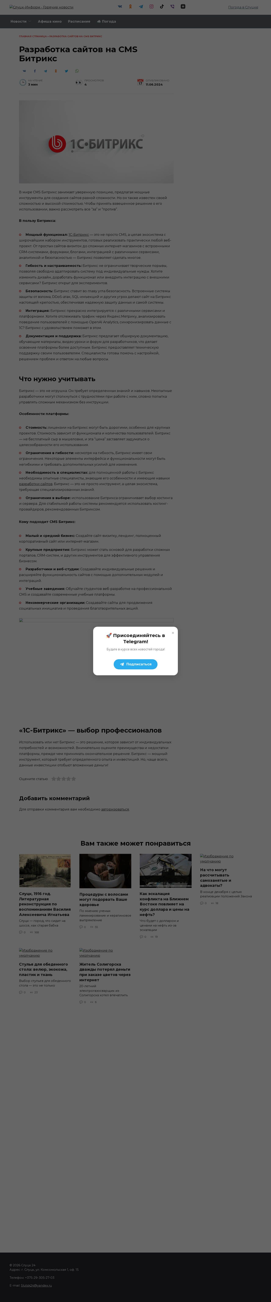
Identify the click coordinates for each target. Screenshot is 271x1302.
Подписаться (139, 664)
